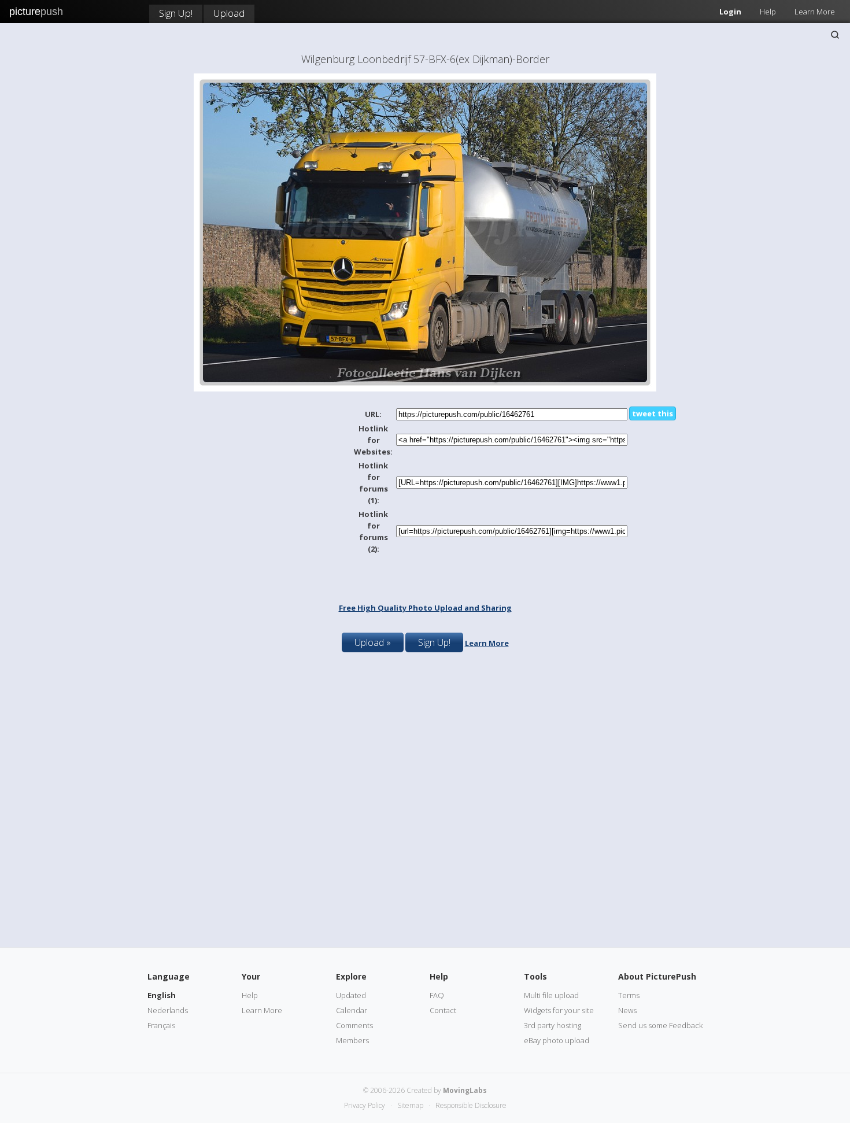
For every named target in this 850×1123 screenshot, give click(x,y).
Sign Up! (176, 13)
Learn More (814, 11)
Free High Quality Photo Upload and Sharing (425, 608)
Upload (229, 13)
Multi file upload (551, 995)
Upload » (372, 642)
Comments (354, 1025)
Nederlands (167, 1010)
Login (730, 11)
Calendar (351, 1010)
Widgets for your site (559, 1010)
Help (768, 11)
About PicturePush (657, 976)
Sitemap (410, 1105)
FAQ (437, 995)
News (627, 1010)
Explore (351, 976)
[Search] (835, 34)
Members (352, 1040)
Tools (535, 976)
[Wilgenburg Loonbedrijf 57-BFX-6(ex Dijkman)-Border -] (425, 388)
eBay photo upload (556, 1040)
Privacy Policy (364, 1105)
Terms (629, 995)
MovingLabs (465, 1090)
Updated (351, 995)
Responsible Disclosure (471, 1105)
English (161, 995)
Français (161, 1025)
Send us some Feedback (660, 1025)
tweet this (652, 413)
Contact (443, 1010)
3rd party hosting (552, 1025)
